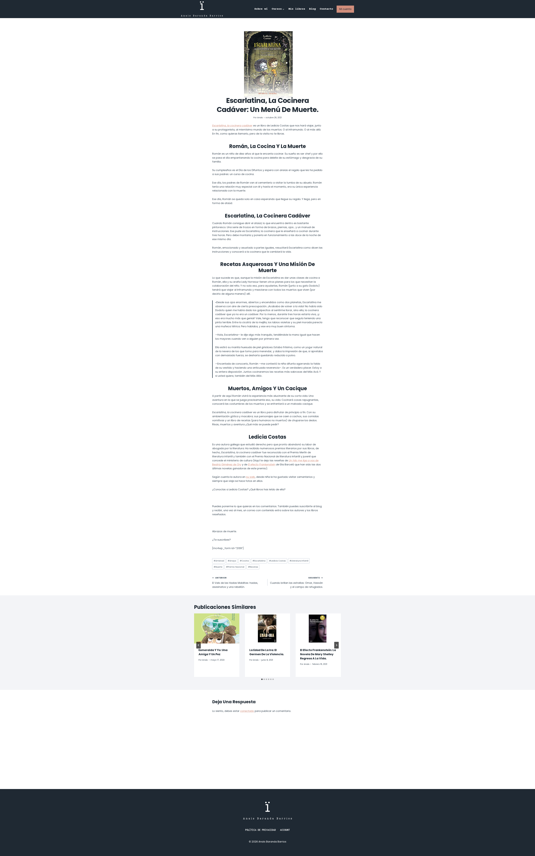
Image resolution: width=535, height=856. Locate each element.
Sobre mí (261, 9)
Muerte (218, 567)
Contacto (326, 9)
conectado (247, 711)
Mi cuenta (345, 9)
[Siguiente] (336, 645)
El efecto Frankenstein (261, 464)
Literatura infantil (299, 560)
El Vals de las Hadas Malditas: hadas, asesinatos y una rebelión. (235, 582)
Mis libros (296, 9)
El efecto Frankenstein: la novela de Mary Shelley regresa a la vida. (318, 654)
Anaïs (260, 117)
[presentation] (216, 628)
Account (285, 829)
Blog (312, 9)
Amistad (219, 560)
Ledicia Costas (277, 560)
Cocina (244, 560)
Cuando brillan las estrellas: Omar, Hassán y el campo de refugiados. (296, 582)
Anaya (232, 560)
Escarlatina (258, 560)
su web (250, 477)
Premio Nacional (235, 567)
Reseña (273, 93)
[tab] (262, 679)
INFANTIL (263, 93)
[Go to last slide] (198, 645)
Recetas (253, 567)
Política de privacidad (260, 829)
